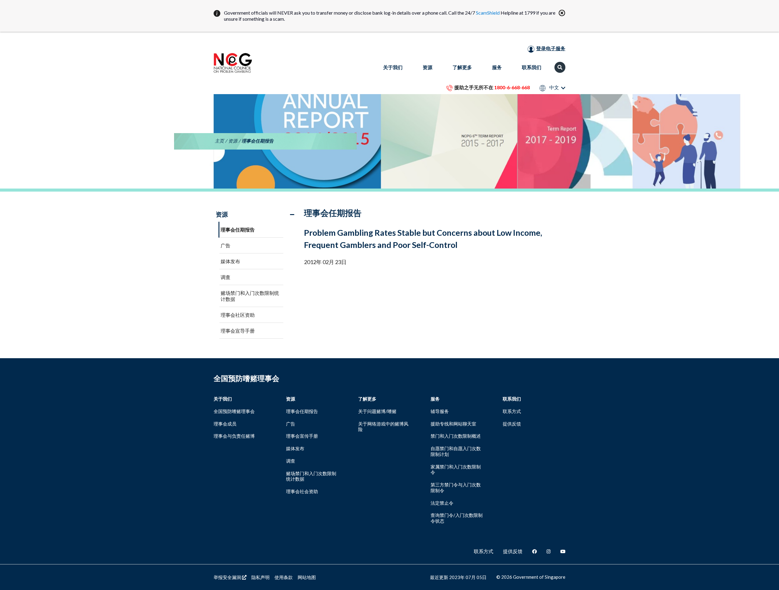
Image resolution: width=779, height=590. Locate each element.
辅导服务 (440, 411)
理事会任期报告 (238, 229)
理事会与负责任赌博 (234, 436)
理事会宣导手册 (238, 331)
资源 (232, 140)
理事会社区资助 (238, 315)
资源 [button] (427, 67)
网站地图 (307, 577)
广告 (225, 245)
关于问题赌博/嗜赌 (377, 411)
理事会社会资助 (302, 491)
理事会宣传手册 (302, 436)
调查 (225, 277)
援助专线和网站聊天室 (453, 423)
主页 (219, 140)
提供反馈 (512, 423)
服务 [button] (497, 67)
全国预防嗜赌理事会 (234, 411)
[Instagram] (548, 551)
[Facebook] (534, 551)
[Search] (559, 67)
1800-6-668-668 (512, 87)
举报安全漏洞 (228, 577)
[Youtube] (562, 551)
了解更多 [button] (462, 67)
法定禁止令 (442, 503)
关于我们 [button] (393, 67)
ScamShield (488, 13)
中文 (553, 87)
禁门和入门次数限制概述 (456, 436)
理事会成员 (225, 423)
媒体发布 (230, 261)
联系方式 (512, 411)
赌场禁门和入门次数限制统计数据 (250, 296)
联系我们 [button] (531, 67)
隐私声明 (260, 577)
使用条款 (283, 577)
